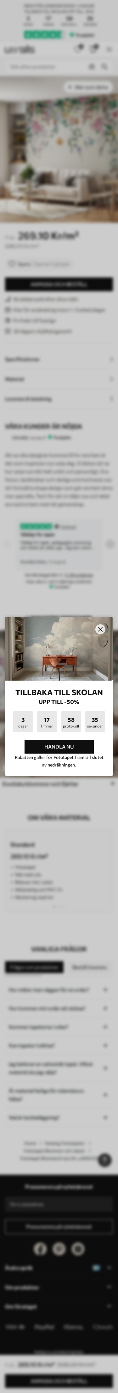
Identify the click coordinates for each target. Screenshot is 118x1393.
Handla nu (59, 746)
